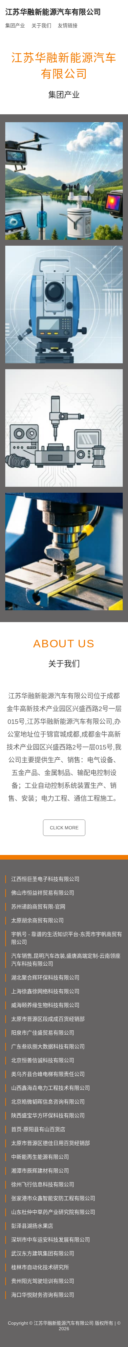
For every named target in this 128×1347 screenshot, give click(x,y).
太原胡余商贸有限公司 (37, 920)
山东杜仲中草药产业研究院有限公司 (53, 1212)
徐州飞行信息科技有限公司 (42, 1184)
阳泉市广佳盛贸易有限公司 (42, 1033)
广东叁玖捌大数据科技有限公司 (48, 1046)
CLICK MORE (64, 827)
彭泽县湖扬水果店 (32, 1226)
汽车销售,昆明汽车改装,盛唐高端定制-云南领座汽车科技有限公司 (65, 960)
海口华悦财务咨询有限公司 (42, 1295)
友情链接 (67, 25)
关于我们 (41, 25)
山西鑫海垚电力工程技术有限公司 (50, 1088)
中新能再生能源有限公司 (40, 1157)
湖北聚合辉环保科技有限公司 (45, 977)
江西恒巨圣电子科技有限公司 (45, 879)
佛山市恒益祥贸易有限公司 (42, 893)
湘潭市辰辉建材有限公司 (40, 1171)
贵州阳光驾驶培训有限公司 (42, 1281)
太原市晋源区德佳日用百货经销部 (50, 1143)
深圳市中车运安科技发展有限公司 (50, 1240)
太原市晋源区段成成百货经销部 (48, 1019)
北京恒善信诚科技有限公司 (42, 1060)
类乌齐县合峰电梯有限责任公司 (48, 1074)
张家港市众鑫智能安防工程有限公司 (53, 1198)
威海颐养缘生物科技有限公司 (45, 1005)
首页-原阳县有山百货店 (38, 1129)
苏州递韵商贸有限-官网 (38, 906)
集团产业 (15, 25)
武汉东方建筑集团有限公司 (42, 1253)
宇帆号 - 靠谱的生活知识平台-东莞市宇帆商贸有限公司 (66, 938)
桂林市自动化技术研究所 (40, 1267)
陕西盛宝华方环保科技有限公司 (48, 1115)
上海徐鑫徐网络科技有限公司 (45, 991)
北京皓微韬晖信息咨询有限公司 (48, 1102)
